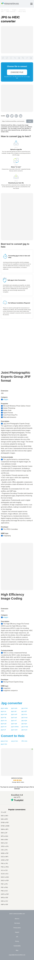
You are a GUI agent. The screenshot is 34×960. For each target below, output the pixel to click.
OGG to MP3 (4, 856)
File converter (5, 10)
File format (17, 923)
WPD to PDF (4, 897)
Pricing (17, 941)
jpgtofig (3, 717)
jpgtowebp (4, 708)
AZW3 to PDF (5, 860)
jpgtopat (14, 717)
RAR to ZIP (4, 833)
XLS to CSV (4, 870)
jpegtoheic (4, 741)
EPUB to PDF (5, 822)
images (5, 399)
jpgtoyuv (24, 729)
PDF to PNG (4, 887)
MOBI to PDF (4, 853)
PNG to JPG (4, 863)
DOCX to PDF (5, 880)
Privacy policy (17, 927)
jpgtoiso (24, 714)
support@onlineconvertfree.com (17, 955)
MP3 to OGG (4, 836)
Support (17, 932)
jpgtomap (25, 726)
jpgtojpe (24, 720)
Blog (17, 950)
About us (17, 918)
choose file (17, 72)
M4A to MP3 (4, 819)
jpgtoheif (4, 714)
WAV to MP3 (4, 815)
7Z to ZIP (3, 812)
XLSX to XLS (4, 873)
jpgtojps (24, 723)
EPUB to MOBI (5, 826)
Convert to (13, 736)
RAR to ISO (4, 843)
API (17, 936)
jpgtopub (14, 708)
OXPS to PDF (5, 894)
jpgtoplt (13, 711)
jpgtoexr (4, 726)
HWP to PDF (4, 904)
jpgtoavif (14, 714)
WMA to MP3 (4, 829)
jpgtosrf (13, 720)
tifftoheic (24, 741)
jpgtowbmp (15, 726)
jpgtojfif (24, 711)
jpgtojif (3, 729)
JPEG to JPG (4, 846)
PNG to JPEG (5, 867)
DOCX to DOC (5, 877)
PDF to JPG (4, 884)
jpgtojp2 (3, 723)
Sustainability (17, 946)
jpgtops (3, 711)
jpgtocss (4, 720)
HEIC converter (10, 11)
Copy (29, 121)
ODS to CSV (4, 901)
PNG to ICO (4, 891)
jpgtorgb (14, 723)
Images (14, 10)
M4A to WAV (4, 839)
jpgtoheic (25, 708)
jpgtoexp (24, 717)
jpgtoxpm (14, 729)
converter (11, 703)
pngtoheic (14, 741)
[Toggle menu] (31, 4)
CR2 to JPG (4, 850)
